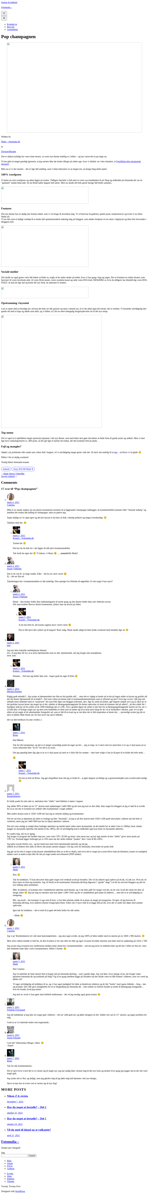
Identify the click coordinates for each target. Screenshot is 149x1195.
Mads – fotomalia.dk (10, 141)
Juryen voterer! (8, 476)
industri (6, 469)
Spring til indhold (9, 2)
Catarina (11, 505)
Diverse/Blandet (8, 151)
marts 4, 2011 (13, 502)
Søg (3, 1152)
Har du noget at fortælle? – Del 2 (26, 1107)
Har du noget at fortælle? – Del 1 (26, 1118)
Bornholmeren (13, 796)
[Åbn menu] (4, 13)
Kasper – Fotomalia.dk (23, 538)
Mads (15, 869)
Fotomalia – (6, 7)
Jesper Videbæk (14, 568)
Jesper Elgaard (13, 1038)
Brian (15, 735)
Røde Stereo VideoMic (14, 473)
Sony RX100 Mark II (23, 469)
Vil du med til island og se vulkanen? (29, 1129)
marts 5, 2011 (19, 535)
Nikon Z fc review (17, 1096)
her (116, 452)
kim (8, 645)
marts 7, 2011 (19, 732)
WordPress (20, 1191)
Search (32, 1156)
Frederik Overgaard (16, 1010)
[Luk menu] (4, 18)
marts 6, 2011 (13, 1035)
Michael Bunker (14, 691)
